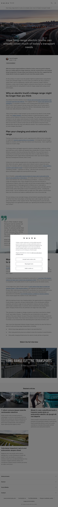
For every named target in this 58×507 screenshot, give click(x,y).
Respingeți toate (29, 263)
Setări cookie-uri (29, 268)
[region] (29, 253)
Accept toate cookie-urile (29, 259)
